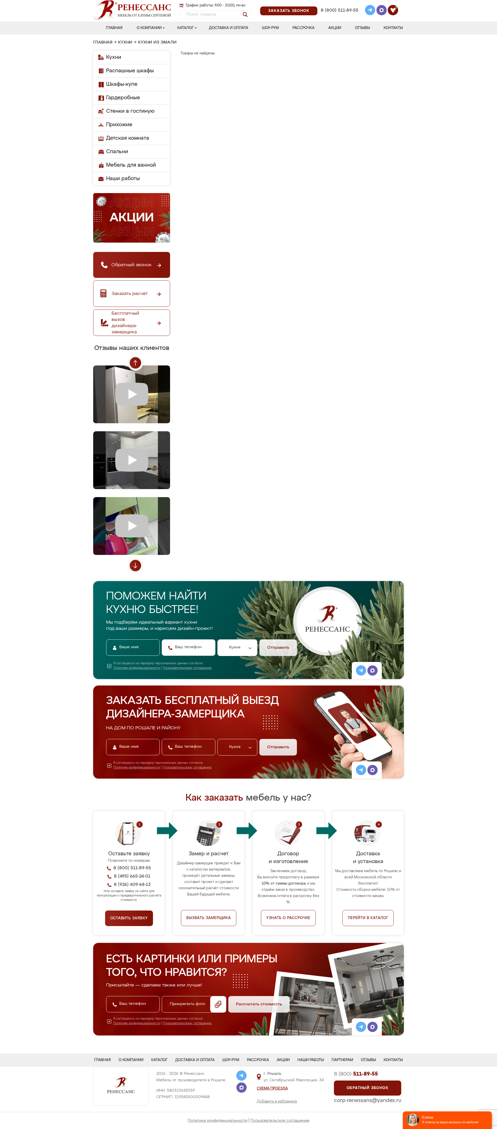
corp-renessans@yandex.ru (367, 1100)
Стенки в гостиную (130, 111)
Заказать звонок (288, 11)
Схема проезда (272, 1088)
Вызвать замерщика (208, 918)
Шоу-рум (270, 28)
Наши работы (123, 178)
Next (135, 565)
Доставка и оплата (228, 28)
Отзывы (362, 28)
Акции (334, 28)
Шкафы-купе (121, 84)
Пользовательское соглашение (279, 1121)
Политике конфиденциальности (136, 668)
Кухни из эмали (157, 42)
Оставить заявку (129, 918)
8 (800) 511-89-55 (339, 10)
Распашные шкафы (130, 70)
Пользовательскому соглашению (187, 668)
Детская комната (127, 138)
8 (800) (356, 1074)
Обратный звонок (368, 1088)
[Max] (381, 11)
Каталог (185, 28)
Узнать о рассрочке (288, 918)
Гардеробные (123, 97)
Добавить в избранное (277, 1101)
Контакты (393, 28)
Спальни (117, 151)
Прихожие (119, 124)
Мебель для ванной (131, 165)
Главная (114, 28)
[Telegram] (370, 11)
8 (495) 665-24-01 (339, 4)
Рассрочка (304, 28)
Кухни (125, 42)
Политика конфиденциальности (217, 1121)
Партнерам (342, 1060)
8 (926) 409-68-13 (339, 17)
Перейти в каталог (368, 918)
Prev (135, 363)
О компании (149, 28)
